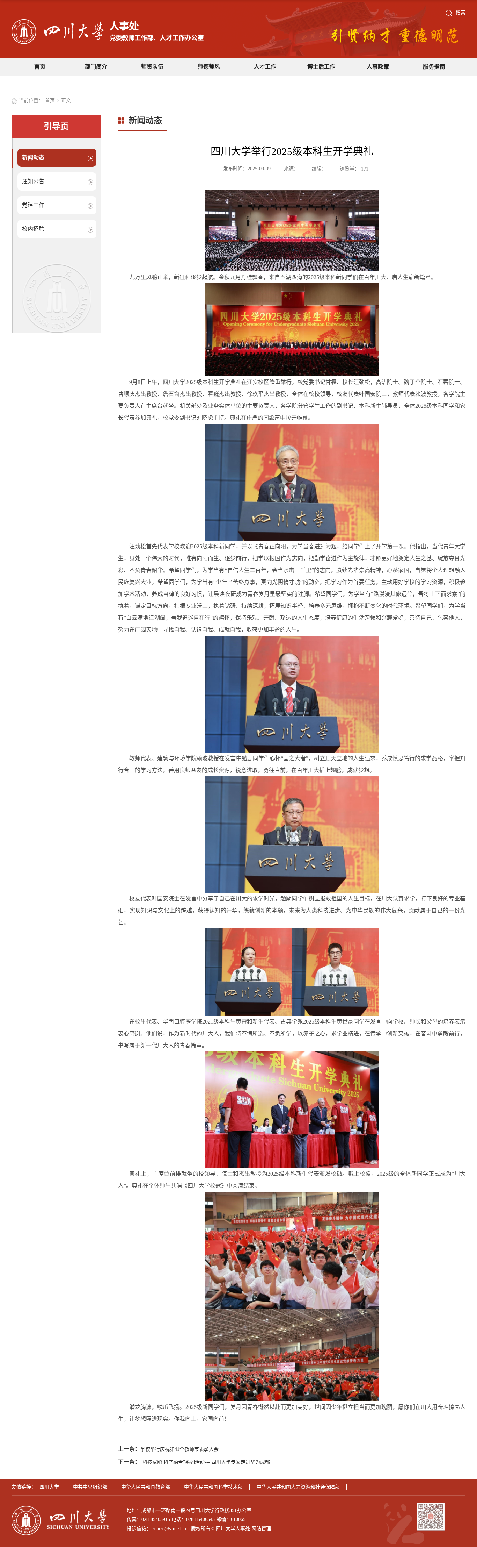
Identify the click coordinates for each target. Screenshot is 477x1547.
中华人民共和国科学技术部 (213, 1487)
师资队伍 (152, 67)
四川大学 (49, 1487)
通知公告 (33, 181)
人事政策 (378, 67)
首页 (39, 67)
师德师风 (209, 67)
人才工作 (265, 67)
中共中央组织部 (90, 1487)
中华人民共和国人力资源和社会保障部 (298, 1487)
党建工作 (33, 205)
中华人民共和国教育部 (145, 1487)
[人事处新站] (108, 31)
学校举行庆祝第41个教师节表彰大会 (179, 1449)
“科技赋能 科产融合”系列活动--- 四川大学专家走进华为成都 (205, 1462)
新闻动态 (33, 158)
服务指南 (434, 67)
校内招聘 (33, 229)
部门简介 (96, 67)
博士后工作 (321, 67)
